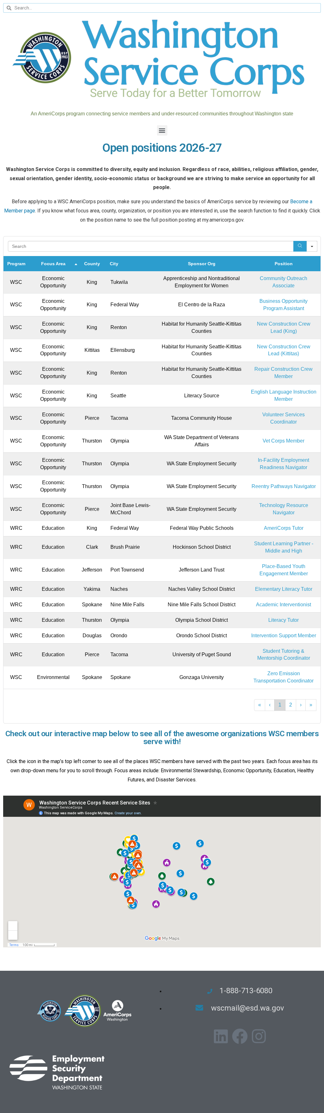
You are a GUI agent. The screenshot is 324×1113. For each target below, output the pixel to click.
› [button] (301, 704)
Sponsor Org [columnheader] (201, 263)
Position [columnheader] (284, 263)
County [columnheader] (92, 263)
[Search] (300, 246)
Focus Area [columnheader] (53, 263)
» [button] (310, 704)
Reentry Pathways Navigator (284, 486)
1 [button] (279, 704)
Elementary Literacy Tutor (283, 589)
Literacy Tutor (283, 620)
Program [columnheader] (16, 263)
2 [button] (290, 704)
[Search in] (312, 246)
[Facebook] (240, 1036)
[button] (162, 130)
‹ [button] (270, 704)
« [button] (259, 704)
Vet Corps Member (283, 440)
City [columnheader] (114, 263)
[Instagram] (259, 1036)
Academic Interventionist (283, 604)
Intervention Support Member (283, 635)
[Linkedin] (221, 1036)
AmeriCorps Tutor (283, 528)
